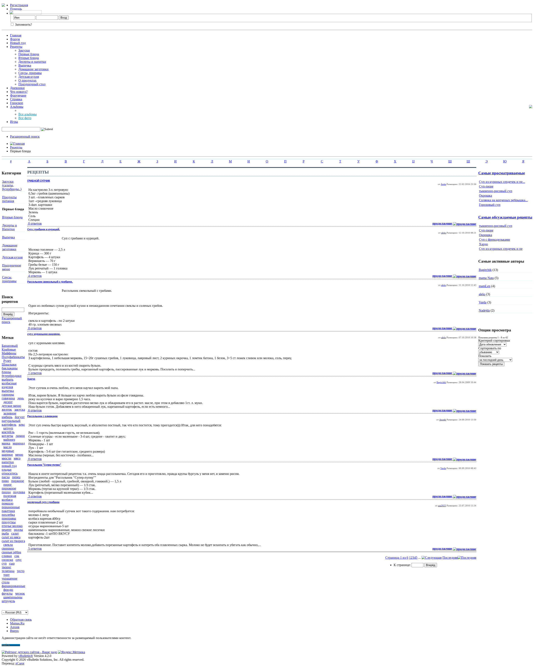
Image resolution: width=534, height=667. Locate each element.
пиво (5, 481)
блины (6, 372)
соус (19, 559)
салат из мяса (11, 537)
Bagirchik (441, 382)
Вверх (14, 631)
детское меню (11, 406)
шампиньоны (12, 597)
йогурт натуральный (13, 419)
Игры (14, 121)
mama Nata (486, 278)
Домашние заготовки (33, 69)
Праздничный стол (31, 84)
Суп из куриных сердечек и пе (501, 248)
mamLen (484, 286)
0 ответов (35, 223)
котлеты (7, 436)
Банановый (10, 345)
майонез (9, 439)
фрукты (7, 593)
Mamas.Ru (17, 623)
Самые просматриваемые (501, 173)
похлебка (8, 514)
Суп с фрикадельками (494, 239)
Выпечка (24, 65)
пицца (6, 492)
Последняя (450, 557)
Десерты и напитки (32, 61)
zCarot (19, 663)
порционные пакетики (11, 509)
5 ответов (35, 548)
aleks (443, 233)
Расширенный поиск (25, 136)
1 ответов (35, 373)
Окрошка (485, 195)
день (20, 398)
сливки (7, 556)
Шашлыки (9, 364)
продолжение (442, 223)
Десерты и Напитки (9, 227)
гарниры (8, 394)
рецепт (6, 529)
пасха (6, 477)
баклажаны (10, 368)
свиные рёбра (11, 552)
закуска (19, 409)
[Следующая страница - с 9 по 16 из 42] (432, 557)
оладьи (6, 469)
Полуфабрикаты (13, 357)
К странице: (403, 565)
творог (6, 567)
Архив (14, 627)
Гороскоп (16, 103)
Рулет (7, 360)
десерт (8, 402)
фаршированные (13, 586)
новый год (9, 466)
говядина (8, 398)
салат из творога (13, 541)
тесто (20, 571)
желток (7, 409)
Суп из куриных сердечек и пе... (502, 182)
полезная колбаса (9, 497)
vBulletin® (25, 656)
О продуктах (27, 80)
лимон (20, 436)
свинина (8, 548)
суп (4, 563)
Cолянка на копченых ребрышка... (503, 200)
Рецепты (16, 46)
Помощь (16, 9)
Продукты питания (9, 199)
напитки (8, 462)
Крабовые (9, 349)
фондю (8, 589)
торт (6, 574)
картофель (9, 424)
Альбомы (16, 106)
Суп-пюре (486, 186)
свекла (8, 544)
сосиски (7, 559)
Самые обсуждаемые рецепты (505, 217)
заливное (9, 413)
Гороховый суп (489, 204)
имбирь (7, 417)
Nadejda (484, 310)
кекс (22, 424)
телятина (8, 571)
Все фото (24, 118)
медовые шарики (8, 452)
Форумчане (18, 95)
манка (6, 443)
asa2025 (442, 505)
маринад (19, 443)
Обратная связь (21, 619)
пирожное (9, 488)
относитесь (10, 473)
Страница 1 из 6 (396, 557)
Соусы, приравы (30, 73)
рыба (5, 533)
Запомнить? (23, 24)
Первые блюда (28, 54)
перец (16, 477)
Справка (16, 99)
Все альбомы (27, 114)
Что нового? (19, 91)
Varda (443, 468)
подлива (19, 492)
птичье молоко (12, 526)
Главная (15, 35)
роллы (18, 529)
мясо (17, 458)
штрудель (8, 601)
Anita (443, 184)
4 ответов (35, 276)
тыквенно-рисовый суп (495, 191)
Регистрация (19, 5)
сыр (12, 563)
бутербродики (11, 376)
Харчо (483, 244)
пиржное (17, 481)
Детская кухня (28, 76)
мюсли (6, 458)
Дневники (17, 88)
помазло (7, 503)
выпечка (8, 391)
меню (19, 454)
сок (16, 556)
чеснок (20, 593)
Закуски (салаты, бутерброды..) (11, 185)
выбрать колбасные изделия (9, 383)
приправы (9, 518)
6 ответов (35, 410)
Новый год (18, 43)
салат (15, 533)
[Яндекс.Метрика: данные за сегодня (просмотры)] (71, 652)
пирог (7, 484)
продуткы (9, 522)
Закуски (24, 50)
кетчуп (8, 428)
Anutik (442, 419)
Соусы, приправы (9, 279)
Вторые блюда (28, 58)
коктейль (8, 432)
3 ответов (35, 496)
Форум (15, 39)
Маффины (9, 353)
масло (7, 447)
